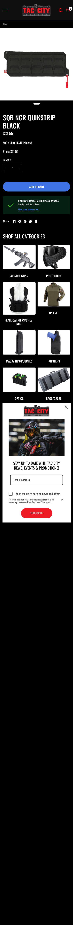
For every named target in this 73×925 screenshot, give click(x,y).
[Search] (60, 10)
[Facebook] (14, 221)
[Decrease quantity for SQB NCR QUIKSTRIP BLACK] (6, 168)
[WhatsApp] (30, 221)
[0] (67, 10)
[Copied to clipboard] (36, 221)
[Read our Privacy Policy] (62, 500)
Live (5, 24)
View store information (28, 209)
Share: (6, 221)
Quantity (7, 160)
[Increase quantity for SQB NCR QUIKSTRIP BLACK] (19, 168)
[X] (19, 221)
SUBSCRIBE (36, 513)
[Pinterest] (25, 221)
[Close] (66, 407)
